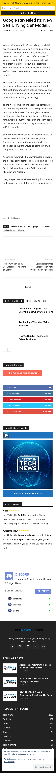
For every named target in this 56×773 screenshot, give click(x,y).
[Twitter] (12, 37)
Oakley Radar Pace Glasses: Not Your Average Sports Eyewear (41, 267)
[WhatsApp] (25, 37)
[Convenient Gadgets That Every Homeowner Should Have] (10, 312)
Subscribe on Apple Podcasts (28, 493)
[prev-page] (4, 350)
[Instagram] (20, 646)
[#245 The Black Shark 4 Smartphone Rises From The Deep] (10, 696)
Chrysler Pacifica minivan (20, 227)
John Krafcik (45, 227)
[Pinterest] (19, 37)
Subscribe (47, 411)
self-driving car (9, 230)
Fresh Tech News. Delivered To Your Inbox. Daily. (28, 3)
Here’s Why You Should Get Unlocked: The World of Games (14, 267)
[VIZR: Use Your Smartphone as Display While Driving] (10, 682)
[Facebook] (6, 37)
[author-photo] (28, 282)
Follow (48, 393)
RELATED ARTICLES (14, 301)
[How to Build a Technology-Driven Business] (10, 339)
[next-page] (9, 350)
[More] (32, 37)
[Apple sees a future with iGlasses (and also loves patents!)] (10, 668)
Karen (7, 30)
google (35, 227)
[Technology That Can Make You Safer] (10, 326)
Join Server (43, 591)
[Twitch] (28, 646)
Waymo (21, 230)
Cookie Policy (9, 761)
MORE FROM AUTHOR (36, 301)
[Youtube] (43, 646)
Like (49, 387)
